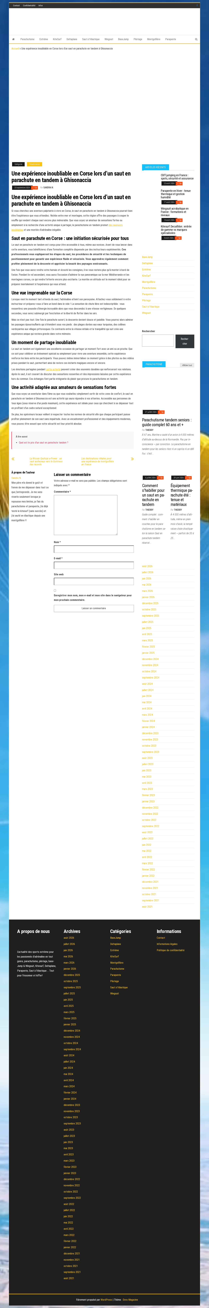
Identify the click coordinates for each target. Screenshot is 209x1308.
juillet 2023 (147, 764)
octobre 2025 (149, 609)
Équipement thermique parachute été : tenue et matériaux (182, 495)
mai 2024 (146, 702)
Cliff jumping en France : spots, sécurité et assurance (177, 176)
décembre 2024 (150, 659)
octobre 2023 (149, 745)
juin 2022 (146, 844)
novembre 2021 (150, 888)
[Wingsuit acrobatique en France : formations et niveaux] (150, 213)
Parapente (170, 39)
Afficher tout (187, 365)
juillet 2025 (147, 621)
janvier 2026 (148, 597)
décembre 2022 (150, 807)
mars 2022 (147, 863)
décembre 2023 (150, 733)
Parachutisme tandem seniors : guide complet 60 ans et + (167, 422)
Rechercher (148, 331)
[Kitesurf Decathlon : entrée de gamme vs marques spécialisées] (150, 230)
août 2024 (147, 683)
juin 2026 (146, 578)
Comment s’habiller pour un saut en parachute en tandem (153, 495)
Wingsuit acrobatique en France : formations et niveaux (175, 212)
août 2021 (147, 906)
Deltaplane (71, 39)
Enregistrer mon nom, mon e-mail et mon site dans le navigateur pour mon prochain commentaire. (93, 598)
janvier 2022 (148, 875)
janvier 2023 (148, 801)
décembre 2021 (150, 881)
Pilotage (138, 39)
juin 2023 (146, 770)
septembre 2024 (150, 677)
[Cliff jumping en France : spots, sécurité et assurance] (150, 179)
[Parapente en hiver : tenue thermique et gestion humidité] (150, 195)
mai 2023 (146, 776)
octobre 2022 (149, 819)
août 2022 (147, 832)
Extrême (43, 39)
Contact (16, 5)
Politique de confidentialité (171, 950)
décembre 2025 (150, 603)
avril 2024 (147, 708)
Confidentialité (29, 5)
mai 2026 (146, 584)
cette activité (53, 369)
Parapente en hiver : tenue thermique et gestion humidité (176, 194)
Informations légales (167, 944)
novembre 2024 (150, 665)
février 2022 (148, 869)
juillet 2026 (147, 572)
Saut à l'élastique (151, 306)
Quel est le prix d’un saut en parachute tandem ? (43, 442)
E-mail (58, 558)
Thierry (149, 430)
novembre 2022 (150, 813)
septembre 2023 (150, 751)
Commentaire (62, 491)
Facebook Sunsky (197, 5)
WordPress (106, 1299)
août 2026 (147, 566)
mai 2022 (146, 850)
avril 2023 (147, 782)
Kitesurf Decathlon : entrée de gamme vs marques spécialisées (176, 230)
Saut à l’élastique (91, 39)
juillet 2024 (147, 690)
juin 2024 (146, 696)
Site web (59, 574)
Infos (41, 5)
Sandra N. (48, 187)
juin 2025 (146, 628)
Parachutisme (27, 39)
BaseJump (123, 39)
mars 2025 (147, 640)
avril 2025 (147, 634)
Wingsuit (108, 39)
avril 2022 (147, 857)
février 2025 (148, 646)
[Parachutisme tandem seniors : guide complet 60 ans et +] (168, 388)
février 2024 (148, 721)
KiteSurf (57, 39)
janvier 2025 (148, 652)
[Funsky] (13, 39)
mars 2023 (147, 788)
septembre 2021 (150, 900)
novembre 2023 (150, 739)
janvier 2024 (148, 727)
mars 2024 (147, 714)
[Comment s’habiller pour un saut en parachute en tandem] (154, 466)
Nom (57, 542)
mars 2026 (147, 591)
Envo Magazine (130, 1299)
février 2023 (148, 795)
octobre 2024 (149, 671)
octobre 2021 (149, 894)
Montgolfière (153, 39)
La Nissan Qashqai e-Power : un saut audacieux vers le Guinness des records (46, 461)
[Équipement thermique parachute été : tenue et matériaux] (182, 466)
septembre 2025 (150, 615)
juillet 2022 (147, 838)
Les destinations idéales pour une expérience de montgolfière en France (97, 461)
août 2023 (147, 758)
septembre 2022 (150, 826)
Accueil (15, 48)
